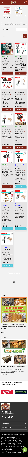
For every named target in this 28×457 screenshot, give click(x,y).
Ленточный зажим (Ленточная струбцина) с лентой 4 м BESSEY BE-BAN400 (7, 174)
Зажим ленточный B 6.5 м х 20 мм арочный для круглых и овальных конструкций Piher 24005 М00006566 (20, 100)
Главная (3, 23)
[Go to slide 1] (1, 332)
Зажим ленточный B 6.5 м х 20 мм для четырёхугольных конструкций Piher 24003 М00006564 (20, 214)
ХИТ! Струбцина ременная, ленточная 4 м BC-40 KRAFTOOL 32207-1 (7, 65)
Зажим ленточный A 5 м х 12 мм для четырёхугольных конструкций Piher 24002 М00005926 (7, 257)
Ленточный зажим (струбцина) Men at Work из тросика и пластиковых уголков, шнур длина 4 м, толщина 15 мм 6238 (20, 177)
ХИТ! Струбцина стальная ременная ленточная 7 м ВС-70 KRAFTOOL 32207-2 (20, 65)
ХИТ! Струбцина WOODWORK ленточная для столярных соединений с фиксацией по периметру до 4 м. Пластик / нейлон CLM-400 (6, 217)
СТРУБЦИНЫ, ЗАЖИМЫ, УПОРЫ (15, 23)
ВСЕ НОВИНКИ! (19, 16)
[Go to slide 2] (2, 332)
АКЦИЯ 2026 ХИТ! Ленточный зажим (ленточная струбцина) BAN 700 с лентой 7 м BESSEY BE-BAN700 (20, 137)
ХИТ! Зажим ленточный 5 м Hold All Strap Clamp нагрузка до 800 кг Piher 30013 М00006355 (7, 100)
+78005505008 (6, 412)
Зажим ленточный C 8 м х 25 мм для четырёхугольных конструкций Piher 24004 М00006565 (7, 136)
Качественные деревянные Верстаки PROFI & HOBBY (14, 367)
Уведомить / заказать (21, 187)
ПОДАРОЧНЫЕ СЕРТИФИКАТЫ (7, 16)
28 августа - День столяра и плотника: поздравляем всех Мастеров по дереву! (13, 325)
